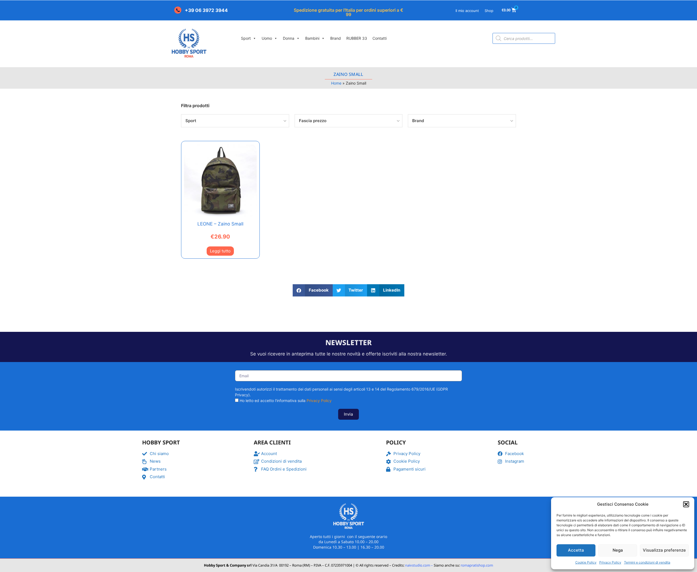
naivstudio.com (417, 565)
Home (336, 83)
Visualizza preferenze (664, 550)
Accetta (576, 550)
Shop (489, 10)
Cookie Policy (586, 562)
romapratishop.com (477, 565)
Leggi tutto (220, 250)
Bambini (312, 38)
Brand (335, 38)
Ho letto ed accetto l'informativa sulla (286, 400)
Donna (288, 38)
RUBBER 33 (356, 38)
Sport (246, 38)
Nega (618, 550)
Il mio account (467, 10)
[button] (686, 504)
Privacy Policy (610, 562)
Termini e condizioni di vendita (647, 562)
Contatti (379, 38)
